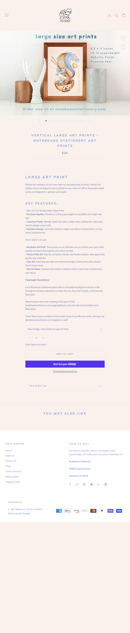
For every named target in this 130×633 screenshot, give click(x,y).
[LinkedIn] (106, 484)
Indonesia (15, 502)
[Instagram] (77, 484)
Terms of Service (13, 471)
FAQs (8, 466)
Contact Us (11, 461)
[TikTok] (99, 484)
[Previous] (39, 120)
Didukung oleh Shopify (19, 513)
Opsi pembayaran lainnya (65, 371)
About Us (10, 455)
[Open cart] (123, 15)
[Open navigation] (7, 15)
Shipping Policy (13, 482)
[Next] (90, 120)
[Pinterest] (84, 484)
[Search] (116, 15)
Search (9, 450)
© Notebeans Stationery (25, 509)
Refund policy (12, 476)
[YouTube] (91, 484)
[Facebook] (70, 484)
